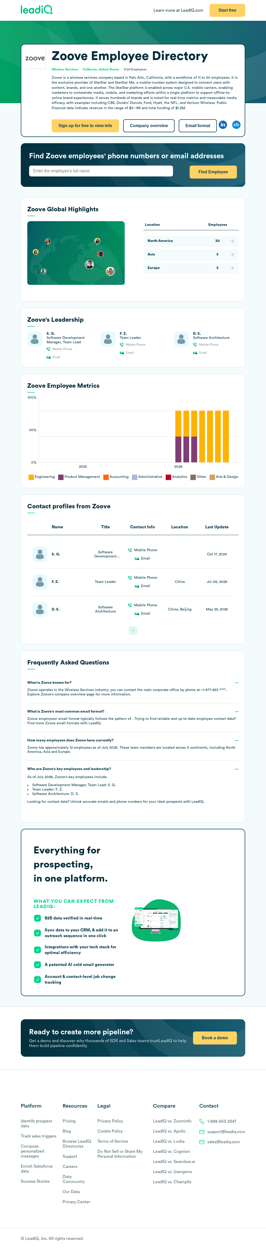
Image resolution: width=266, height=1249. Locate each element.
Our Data (71, 1192)
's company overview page (68, 694)
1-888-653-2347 (221, 1121)
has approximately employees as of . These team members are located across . (131, 746)
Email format (197, 125)
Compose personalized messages (32, 1151)
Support (70, 1156)
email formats (62, 723)
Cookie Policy (110, 1131)
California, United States (101, 69)
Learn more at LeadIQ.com (178, 10)
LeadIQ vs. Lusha (168, 1141)
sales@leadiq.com (223, 1142)
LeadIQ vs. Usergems (172, 1172)
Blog (67, 1131)
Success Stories (35, 1181)
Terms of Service (112, 1141)
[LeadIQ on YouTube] (242, 1239)
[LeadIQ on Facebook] (230, 1239)
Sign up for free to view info (85, 125)
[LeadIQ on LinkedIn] (238, 1239)
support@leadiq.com (226, 1132)
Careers (70, 1167)
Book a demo (215, 1038)
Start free (227, 10)
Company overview (149, 125)
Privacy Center (76, 1202)
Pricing (69, 1121)
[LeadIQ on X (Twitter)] (233, 1239)
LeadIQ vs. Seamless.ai (174, 1162)
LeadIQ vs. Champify (172, 1182)
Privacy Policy (110, 1121)
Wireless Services (65, 69)
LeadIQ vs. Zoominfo (172, 1121)
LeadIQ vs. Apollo (169, 1131)
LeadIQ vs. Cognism (171, 1151)
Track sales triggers (38, 1136)
